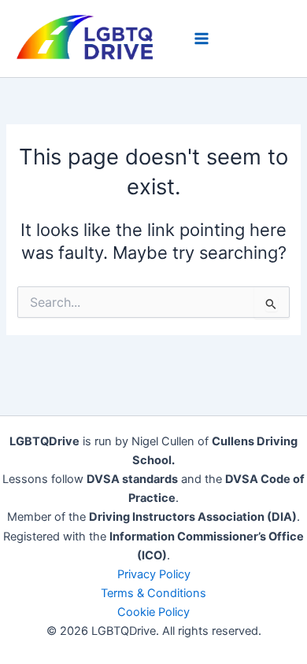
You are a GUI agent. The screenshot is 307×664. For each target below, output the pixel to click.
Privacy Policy (153, 574)
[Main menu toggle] (201, 38)
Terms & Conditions (153, 593)
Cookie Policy (153, 612)
